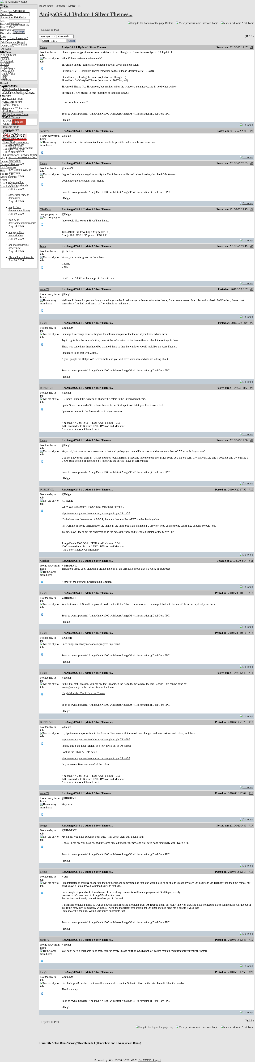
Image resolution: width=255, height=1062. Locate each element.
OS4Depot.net (8, 42)
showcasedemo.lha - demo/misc (19, 196)
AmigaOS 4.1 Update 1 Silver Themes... (86, 14)
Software (60, 5)
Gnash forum (10, 123)
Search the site (8, 183)
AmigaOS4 (74, 5)
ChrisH (44, 560)
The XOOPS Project (149, 1060)
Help (2, 170)
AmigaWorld (7, 73)
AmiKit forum (10, 104)
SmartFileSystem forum (15, 142)
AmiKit (4, 64)
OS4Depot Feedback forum (17, 92)
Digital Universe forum (15, 114)
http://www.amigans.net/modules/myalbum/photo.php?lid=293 (96, 513)
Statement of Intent (10, 161)
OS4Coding (7, 70)
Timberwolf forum (12, 145)
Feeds (3, 8)
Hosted (4, 83)
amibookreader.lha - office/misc (19, 246)
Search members (9, 186)
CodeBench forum (12, 111)
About (3, 158)
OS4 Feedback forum (14, 89)
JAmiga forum (10, 129)
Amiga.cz (5, 79)
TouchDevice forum (13, 148)
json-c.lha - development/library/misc (22, 221)
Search (3, 179)
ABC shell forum (12, 101)
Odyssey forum (11, 133)
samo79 (44, 130)
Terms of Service (9, 164)
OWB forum (9, 136)
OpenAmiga (7, 45)
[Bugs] (20, 42)
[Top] (246, 124)
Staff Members (8, 167)
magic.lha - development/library (19, 209)
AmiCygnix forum (12, 98)
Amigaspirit (7, 61)
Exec (3, 76)
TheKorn (45, 209)
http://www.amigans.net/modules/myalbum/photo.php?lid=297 (96, 739)
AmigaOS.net (8, 54)
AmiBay (5, 67)
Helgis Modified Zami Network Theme (83, 693)
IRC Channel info (10, 23)
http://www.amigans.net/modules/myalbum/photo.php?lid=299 (96, 758)
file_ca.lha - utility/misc (21, 257)
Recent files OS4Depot (13, 17)
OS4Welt (5, 48)
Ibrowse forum (10, 126)
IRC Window (7, 26)
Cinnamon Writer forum (15, 108)
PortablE (82, 581)
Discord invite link (10, 33)
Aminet (4, 58)
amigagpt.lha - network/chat (16, 234)
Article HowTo (8, 176)
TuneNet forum (11, 151)
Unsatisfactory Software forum (19, 154)
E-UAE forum (10, 120)
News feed (6, 11)
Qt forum (7, 139)
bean (43, 246)
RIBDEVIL (47, 387)
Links (3, 36)
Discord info (7, 29)
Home (3, 4)
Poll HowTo (7, 173)
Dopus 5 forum (11, 117)
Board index (46, 5)
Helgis (43, 47)
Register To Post (50, 29)
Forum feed (6, 14)
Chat (2, 20)
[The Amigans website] (13, 1)
